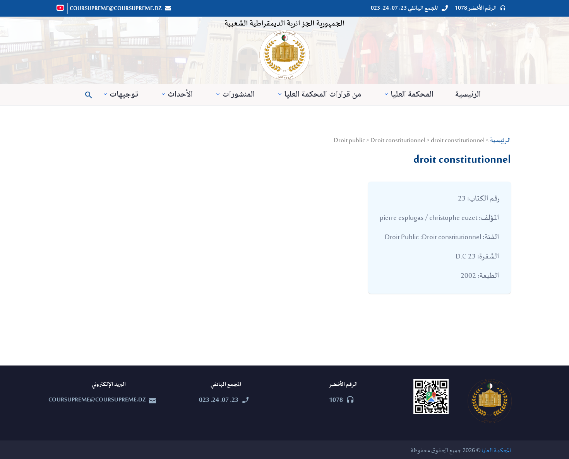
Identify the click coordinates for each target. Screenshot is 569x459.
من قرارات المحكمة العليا (322, 94)
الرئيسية (468, 94)
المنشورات (238, 94)
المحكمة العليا (412, 94)
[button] (88, 95)
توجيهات (124, 94)
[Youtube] (61, 8)
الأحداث (180, 94)
